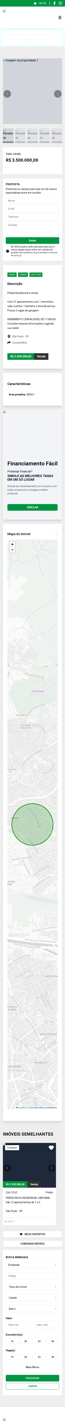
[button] (7, 94)
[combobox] (32, 1265)
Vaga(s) (10, 1350)
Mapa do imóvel (18, 534)
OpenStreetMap (37, 1107)
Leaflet (21, 1107)
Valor (9, 1318)
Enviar (32, 240)
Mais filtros (32, 1367)
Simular (32, 507)
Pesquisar (32, 1378)
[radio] (12, 1341)
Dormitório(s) (14, 1334)
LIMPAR (32, 1386)
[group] (32, 1341)
